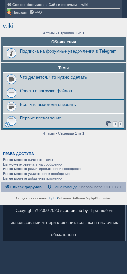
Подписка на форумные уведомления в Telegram (68, 51)
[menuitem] (35, 12)
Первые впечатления (40, 118)
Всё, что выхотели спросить (48, 104)
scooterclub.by (74, 210)
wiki (8, 26)
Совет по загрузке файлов (46, 90)
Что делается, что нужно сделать (53, 77)
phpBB (53, 198)
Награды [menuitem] (19, 12)
